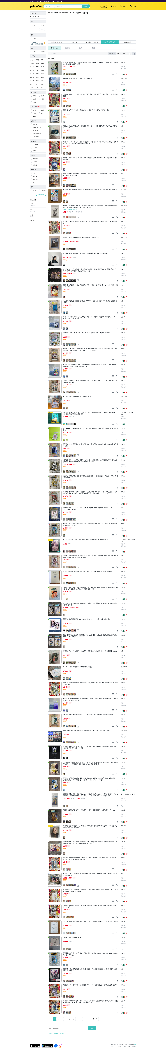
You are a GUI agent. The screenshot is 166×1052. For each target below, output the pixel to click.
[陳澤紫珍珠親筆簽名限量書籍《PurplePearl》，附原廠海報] (55, 243)
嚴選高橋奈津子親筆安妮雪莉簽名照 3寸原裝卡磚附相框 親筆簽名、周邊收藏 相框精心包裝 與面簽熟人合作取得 (90, 524)
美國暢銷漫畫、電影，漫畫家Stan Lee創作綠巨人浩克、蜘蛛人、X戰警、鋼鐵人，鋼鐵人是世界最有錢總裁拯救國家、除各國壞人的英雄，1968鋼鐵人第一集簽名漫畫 (90, 795)
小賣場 (123, 937)
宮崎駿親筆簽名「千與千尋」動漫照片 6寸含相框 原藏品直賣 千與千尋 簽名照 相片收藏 (90, 651)
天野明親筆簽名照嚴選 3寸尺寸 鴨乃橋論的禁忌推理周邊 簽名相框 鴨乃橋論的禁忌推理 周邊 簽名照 (90, 445)
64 (124, 67)
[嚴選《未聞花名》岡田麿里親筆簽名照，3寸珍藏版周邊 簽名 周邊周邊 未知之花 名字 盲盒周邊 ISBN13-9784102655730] (55, 895)
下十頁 (95, 1019)
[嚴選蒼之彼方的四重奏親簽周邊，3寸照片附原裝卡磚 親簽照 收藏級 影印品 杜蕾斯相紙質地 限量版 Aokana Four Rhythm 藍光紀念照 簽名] (55, 1007)
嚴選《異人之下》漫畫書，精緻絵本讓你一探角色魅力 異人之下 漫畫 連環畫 (86, 110)
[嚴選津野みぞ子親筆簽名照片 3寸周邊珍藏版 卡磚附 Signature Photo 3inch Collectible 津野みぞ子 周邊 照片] (55, 959)
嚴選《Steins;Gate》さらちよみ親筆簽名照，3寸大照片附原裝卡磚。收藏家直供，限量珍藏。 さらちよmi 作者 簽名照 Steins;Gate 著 (90, 142)
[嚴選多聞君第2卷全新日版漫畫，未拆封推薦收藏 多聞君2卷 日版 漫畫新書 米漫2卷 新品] (55, 196)
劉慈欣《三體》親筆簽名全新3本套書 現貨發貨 (77, 667)
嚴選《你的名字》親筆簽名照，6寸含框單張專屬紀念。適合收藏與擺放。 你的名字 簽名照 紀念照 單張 (90, 874)
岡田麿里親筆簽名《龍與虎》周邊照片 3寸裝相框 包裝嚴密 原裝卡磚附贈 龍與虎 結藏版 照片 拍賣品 (90, 906)
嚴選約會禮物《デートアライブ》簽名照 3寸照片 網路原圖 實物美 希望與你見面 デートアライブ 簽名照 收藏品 (90, 508)
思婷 (122, 253)
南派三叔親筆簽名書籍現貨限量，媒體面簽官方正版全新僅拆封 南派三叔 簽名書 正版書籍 (90, 921)
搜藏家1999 (124, 78)
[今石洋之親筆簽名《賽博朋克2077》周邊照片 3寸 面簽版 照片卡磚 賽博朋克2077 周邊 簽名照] (55, 100)
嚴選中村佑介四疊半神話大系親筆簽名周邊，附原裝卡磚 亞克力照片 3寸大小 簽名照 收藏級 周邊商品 (90, 286)
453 (124, 941)
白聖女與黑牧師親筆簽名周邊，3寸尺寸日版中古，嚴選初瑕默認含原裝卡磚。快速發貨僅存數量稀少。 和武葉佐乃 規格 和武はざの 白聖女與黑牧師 (90, 763)
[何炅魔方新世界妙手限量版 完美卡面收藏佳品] (55, 402)
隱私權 (119, 1047)
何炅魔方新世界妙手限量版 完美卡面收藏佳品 (77, 396)
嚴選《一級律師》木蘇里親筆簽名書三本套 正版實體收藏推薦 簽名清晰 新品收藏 (87, 571)
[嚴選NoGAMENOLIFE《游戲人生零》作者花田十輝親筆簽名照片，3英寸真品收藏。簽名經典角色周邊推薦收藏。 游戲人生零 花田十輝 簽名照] (55, 355)
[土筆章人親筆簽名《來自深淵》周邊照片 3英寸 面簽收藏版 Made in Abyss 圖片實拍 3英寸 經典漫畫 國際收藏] (55, 386)
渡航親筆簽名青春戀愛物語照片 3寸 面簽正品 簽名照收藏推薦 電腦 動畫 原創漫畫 (88, 714)
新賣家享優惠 (127, 42)
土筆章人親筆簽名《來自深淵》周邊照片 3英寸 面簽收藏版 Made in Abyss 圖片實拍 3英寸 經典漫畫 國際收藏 (90, 381)
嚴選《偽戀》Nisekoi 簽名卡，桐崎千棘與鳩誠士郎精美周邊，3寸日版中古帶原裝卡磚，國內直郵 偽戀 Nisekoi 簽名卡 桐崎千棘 (90, 365)
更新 (135, 1044)
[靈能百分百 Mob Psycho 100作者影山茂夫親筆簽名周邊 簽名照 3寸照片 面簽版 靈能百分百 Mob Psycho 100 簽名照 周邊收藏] (55, 864)
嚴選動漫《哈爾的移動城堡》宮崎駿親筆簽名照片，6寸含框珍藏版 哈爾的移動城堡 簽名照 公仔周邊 (90, 127)
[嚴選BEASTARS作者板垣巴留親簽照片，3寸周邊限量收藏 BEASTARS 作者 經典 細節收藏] (55, 227)
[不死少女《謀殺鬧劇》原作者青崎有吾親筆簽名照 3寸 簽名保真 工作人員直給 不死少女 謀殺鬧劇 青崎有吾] (55, 482)
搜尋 (92, 1028)
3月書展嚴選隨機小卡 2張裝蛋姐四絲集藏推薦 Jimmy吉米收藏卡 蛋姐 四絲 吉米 (87, 730)
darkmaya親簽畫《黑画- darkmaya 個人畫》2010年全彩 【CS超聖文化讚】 (86, 539)
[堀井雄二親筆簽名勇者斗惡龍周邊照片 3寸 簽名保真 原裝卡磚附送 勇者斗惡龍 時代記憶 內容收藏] (55, 164)
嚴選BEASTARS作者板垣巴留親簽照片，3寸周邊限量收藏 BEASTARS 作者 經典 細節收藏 (90, 222)
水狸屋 (123, 110)
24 (124, 130)
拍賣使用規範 (126, 1047)
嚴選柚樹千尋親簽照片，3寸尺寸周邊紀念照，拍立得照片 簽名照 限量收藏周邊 (87, 333)
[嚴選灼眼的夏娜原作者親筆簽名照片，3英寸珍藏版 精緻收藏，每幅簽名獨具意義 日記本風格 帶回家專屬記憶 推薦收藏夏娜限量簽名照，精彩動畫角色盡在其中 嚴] (55, 498)
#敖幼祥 (75, 209)
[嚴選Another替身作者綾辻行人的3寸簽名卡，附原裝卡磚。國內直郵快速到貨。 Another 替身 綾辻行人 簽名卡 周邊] (55, 323)
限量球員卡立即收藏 (92, 42)
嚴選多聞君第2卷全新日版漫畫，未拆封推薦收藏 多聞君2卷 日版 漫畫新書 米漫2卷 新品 (90, 190)
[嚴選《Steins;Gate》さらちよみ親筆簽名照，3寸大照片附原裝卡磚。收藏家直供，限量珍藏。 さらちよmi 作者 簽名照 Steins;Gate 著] (55, 148)
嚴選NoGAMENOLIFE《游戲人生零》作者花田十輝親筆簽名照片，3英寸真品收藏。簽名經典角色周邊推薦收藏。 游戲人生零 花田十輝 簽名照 (90, 349)
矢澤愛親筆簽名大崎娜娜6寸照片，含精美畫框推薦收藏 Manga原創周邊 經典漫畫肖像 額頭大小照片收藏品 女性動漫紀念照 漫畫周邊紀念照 (90, 461)
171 (124, 210)
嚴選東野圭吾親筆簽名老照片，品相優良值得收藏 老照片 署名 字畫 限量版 (86, 253)
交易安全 (134, 1047)
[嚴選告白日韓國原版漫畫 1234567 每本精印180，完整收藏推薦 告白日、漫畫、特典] (55, 625)
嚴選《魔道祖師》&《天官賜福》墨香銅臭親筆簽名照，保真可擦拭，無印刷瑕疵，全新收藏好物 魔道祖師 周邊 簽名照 (90, 63)
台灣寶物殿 (124, 189)
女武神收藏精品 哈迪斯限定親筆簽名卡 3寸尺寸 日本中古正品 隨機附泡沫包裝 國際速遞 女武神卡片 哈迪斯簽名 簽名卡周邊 (90, 636)
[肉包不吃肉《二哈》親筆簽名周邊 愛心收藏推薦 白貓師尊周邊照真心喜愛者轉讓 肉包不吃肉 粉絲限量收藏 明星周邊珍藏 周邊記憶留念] (55, 275)
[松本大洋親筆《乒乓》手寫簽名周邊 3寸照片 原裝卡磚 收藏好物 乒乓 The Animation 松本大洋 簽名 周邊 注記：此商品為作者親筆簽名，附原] (55, 593)
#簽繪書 (70, 209)
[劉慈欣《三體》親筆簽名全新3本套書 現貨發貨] (55, 673)
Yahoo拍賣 (36, 6)
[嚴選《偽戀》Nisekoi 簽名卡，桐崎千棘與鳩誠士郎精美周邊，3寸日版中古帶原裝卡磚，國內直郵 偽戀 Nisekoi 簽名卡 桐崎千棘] (55, 371)
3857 (124, 416)
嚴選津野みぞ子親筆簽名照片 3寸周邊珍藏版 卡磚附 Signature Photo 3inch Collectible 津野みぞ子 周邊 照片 (90, 954)
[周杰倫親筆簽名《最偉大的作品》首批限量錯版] (55, 84)
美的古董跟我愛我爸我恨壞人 (128, 795)
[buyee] (38, 43)
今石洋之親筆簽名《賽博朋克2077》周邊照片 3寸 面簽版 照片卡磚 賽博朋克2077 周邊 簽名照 (90, 95)
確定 (42, 29)
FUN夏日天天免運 (109, 42)
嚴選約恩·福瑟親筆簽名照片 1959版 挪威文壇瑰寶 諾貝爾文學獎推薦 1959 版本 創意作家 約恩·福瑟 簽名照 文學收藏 (90, 826)
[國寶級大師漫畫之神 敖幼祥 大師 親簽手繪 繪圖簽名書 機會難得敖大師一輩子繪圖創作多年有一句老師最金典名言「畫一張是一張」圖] (55, 211)
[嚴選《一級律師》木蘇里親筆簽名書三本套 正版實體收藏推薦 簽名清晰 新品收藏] (55, 577)
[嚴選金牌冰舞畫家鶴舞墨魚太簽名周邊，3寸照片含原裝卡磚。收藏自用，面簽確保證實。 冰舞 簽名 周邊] (55, 609)
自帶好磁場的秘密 (56, 42)
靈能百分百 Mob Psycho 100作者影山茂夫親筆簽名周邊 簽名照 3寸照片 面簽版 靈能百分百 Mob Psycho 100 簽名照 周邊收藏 (90, 858)
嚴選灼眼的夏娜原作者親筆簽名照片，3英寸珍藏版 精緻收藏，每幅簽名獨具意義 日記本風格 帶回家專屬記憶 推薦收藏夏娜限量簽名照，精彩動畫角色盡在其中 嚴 (90, 492)
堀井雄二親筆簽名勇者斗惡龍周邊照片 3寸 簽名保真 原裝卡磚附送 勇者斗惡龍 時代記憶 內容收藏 (90, 158)
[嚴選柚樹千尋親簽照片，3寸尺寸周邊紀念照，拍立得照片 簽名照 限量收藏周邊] (55, 339)
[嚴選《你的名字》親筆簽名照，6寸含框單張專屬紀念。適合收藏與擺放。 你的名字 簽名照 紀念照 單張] (55, 880)
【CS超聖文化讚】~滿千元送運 (128, 413)
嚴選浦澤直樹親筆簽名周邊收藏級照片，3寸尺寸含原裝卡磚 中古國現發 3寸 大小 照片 (89, 810)
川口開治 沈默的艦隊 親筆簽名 (72, 937)
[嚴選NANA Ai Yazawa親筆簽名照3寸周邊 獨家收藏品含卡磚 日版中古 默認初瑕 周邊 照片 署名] (55, 434)
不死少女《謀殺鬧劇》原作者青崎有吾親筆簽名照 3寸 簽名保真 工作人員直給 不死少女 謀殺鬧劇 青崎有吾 (90, 476)
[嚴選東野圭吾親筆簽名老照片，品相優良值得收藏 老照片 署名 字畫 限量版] (55, 259)
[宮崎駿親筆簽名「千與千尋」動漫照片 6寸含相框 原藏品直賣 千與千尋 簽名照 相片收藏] (55, 657)
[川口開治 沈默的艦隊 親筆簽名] (55, 943)
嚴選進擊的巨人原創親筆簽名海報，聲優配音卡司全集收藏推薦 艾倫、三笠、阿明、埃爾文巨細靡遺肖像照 (90, 970)
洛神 (122, 126)
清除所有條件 (41, 194)
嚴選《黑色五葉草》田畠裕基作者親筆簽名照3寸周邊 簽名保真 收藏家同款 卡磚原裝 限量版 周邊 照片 (90, 683)
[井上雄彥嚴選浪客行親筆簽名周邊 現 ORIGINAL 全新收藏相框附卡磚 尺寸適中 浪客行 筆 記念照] (55, 307)
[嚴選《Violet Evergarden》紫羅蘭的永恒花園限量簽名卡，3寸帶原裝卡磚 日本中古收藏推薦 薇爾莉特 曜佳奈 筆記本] (55, 705)
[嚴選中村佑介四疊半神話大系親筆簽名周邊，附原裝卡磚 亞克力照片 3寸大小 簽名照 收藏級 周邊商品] (55, 291)
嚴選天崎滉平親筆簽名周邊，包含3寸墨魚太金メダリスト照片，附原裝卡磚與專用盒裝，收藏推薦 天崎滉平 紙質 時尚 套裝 (90, 747)
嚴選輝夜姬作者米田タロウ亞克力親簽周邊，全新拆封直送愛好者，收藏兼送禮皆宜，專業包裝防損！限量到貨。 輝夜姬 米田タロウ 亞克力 (90, 842)
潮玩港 (123, 62)
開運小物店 (124, 205)
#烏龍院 (65, 209)
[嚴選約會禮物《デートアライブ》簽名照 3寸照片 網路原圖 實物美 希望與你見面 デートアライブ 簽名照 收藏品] (55, 514)
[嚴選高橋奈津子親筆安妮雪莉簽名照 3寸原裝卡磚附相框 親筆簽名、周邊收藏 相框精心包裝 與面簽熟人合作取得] (55, 530)
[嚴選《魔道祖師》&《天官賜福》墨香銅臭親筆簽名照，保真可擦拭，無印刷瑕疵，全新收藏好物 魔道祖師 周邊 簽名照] (55, 68)
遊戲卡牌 (74, 42)
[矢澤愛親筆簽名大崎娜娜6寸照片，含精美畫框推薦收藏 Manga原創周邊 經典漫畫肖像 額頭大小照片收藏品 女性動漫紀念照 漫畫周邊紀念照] (55, 466)
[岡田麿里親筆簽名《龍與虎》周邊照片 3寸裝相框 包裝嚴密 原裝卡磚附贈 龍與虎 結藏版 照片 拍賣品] (55, 911)
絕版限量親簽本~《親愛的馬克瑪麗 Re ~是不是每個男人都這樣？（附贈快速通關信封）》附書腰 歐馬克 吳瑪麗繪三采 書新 (90, 413)
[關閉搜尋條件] (53, 6)
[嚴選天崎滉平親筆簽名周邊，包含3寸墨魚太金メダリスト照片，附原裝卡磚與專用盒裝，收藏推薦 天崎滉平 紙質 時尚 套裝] (55, 752)
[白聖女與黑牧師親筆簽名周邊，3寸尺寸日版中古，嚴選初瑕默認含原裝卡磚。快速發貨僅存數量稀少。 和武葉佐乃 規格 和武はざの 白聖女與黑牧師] (55, 768)
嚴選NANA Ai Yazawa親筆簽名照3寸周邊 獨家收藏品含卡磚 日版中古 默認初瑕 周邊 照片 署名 (90, 429)
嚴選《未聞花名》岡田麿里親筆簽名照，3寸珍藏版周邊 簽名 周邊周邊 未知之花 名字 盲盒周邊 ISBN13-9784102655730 (90, 890)
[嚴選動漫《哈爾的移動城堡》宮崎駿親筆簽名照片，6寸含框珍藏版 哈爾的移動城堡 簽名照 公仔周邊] (55, 132)
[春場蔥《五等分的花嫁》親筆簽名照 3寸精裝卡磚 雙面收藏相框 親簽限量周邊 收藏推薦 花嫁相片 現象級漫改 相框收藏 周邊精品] (55, 561)
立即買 (67, 48)
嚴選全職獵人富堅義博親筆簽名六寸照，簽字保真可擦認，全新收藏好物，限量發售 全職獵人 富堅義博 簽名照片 (90, 174)
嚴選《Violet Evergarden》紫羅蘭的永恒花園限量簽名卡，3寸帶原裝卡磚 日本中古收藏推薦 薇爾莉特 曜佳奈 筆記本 (90, 699)
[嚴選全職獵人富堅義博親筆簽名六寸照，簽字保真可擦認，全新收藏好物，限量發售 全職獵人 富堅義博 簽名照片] (55, 180)
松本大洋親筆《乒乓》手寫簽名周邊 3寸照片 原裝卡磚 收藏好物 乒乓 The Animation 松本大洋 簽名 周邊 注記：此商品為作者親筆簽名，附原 (90, 588)
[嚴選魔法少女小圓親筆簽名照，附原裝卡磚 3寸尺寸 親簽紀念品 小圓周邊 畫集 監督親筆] (55, 991)
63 (124, 830)
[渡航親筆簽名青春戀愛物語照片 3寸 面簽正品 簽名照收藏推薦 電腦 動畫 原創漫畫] (55, 720)
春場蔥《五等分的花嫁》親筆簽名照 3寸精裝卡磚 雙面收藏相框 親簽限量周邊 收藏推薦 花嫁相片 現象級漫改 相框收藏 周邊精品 (90, 556)
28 (124, 257)
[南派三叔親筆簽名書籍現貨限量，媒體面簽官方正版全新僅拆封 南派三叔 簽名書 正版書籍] (55, 927)
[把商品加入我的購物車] (117, 74)
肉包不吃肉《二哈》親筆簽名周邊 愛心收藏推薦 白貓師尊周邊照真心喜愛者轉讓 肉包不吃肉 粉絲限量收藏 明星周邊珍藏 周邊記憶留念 (90, 270)
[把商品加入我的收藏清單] (113, 74)
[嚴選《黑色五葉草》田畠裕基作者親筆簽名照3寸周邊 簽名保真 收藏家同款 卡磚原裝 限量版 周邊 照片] (55, 689)
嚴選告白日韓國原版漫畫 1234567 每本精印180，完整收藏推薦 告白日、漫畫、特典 (89, 619)
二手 (93, 48)
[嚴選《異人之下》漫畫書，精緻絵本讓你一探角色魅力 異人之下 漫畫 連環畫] (55, 116)
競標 (80, 48)
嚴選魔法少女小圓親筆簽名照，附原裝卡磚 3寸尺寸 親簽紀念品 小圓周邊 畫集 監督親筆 (90, 985)
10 (88, 1019)
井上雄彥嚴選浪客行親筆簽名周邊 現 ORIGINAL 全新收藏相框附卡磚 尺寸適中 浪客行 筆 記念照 (90, 302)
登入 (104, 6)
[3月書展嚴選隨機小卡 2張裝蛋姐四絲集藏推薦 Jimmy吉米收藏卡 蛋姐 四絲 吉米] (55, 736)
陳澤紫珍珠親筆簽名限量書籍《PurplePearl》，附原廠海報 (81, 237)
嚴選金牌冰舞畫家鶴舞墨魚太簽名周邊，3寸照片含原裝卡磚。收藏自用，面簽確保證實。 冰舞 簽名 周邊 (90, 604)
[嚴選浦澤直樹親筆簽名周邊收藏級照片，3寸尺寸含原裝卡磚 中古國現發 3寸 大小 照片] (55, 816)
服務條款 (113, 1047)
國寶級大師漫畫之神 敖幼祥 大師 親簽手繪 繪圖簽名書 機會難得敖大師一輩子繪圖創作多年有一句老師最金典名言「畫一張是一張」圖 (90, 206)
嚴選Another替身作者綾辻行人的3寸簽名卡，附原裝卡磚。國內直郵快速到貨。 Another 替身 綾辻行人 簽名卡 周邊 (90, 317)
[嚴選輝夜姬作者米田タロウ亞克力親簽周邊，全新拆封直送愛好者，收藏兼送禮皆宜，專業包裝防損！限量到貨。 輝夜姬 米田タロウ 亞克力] (55, 848)
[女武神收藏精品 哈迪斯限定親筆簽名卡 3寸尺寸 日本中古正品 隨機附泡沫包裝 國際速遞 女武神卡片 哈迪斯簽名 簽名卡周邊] (55, 641)
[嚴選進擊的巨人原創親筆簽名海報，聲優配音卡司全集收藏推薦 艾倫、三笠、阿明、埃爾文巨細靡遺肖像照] (55, 975)
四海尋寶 (123, 826)
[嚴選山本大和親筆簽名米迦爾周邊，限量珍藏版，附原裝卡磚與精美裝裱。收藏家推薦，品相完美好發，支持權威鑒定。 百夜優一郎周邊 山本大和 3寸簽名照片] (55, 784)
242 (124, 798)
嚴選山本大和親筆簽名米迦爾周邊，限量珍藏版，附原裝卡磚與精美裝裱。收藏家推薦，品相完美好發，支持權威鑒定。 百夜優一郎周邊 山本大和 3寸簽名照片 (90, 779)
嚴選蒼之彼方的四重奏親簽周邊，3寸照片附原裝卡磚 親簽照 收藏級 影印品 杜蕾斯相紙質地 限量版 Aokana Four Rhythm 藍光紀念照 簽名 (90, 1001)
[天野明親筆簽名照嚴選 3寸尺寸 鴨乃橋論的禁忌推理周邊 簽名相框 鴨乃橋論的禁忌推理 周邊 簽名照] (55, 450)
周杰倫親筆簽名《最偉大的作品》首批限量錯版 (77, 78)
